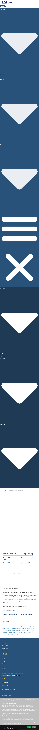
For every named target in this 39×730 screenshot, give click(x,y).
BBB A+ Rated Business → (5, 677)
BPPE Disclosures (28, 699)
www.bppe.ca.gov (14, 706)
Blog (2, 666)
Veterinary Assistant (5, 645)
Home (4, 490)
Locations (2, 77)
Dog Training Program (5, 643)
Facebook (3, 675)
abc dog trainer (16, 630)
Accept (29, 727)
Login (3, 6)
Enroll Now (3, 658)
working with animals (28, 630)
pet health (21, 630)
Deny (34, 727)
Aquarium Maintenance (5, 650)
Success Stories (4, 668)
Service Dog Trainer (4, 653)
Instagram (8, 675)
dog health (10, 628)
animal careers (7, 626)
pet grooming (13, 626)
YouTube (13, 675)
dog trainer (10, 630)
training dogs (25, 624)
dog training (6, 624)
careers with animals (18, 624)
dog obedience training (16, 634)
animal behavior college (27, 626)
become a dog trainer (16, 632)
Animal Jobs (30, 628)
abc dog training (19, 626)
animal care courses (8, 634)
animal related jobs (24, 628)
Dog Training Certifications (22, 590)
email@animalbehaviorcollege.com (6, 695)
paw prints (11, 624)
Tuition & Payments (4, 661)
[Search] (13, 6)
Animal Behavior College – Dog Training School (17, 563)
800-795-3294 (4, 693)
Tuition (2, 74)
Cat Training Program (5, 648)
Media (6, 490)
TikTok (18, 675)
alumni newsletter (16, 628)
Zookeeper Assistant (5, 651)
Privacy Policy (34, 699)
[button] (19, 248)
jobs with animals (23, 632)
